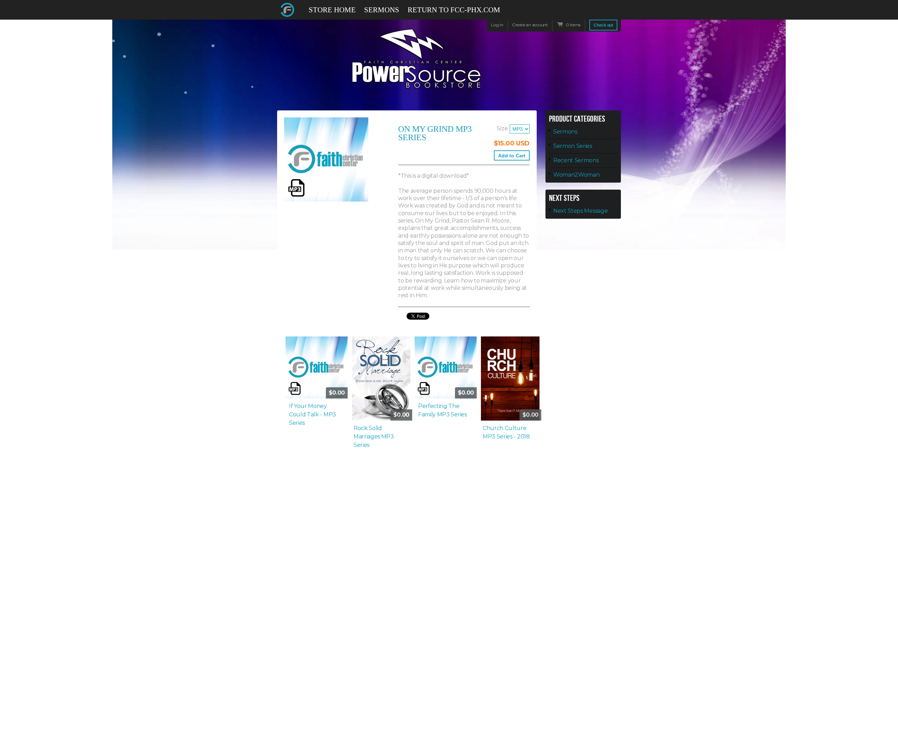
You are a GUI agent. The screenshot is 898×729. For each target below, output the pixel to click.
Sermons (565, 131)
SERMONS (381, 10)
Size (502, 128)
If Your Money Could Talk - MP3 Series (312, 414)
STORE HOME (332, 10)
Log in (497, 24)
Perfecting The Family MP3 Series (442, 410)
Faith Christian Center (288, 10)
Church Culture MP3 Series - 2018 (506, 432)
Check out (603, 25)
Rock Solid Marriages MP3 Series (374, 436)
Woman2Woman (576, 174)
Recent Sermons (576, 160)
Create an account (530, 24)
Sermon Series (572, 146)
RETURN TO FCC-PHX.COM (454, 10)
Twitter (590, 9)
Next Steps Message (580, 210)
